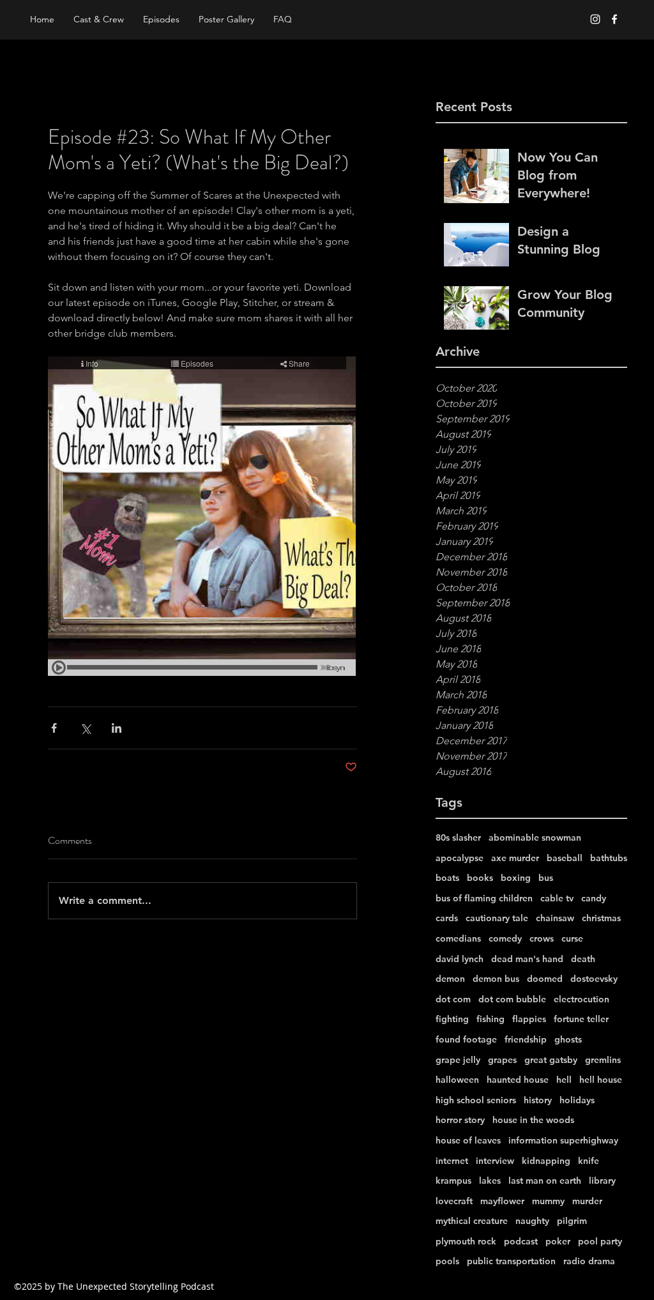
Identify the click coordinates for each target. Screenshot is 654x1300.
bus (545, 877)
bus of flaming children (484, 898)
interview (495, 1160)
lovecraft (454, 1201)
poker (557, 1241)
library (602, 1180)
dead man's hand (527, 959)
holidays (577, 1100)
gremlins (603, 1060)
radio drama (589, 1261)
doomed (545, 978)
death (583, 959)
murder (587, 1201)
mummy (548, 1201)
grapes (502, 1060)
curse (572, 938)
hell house (600, 1079)
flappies (529, 1019)
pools (447, 1261)
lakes (490, 1180)
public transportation (511, 1261)
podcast (521, 1241)
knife (588, 1160)
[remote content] (202, 517)
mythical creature (472, 1221)
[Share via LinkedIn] (116, 728)
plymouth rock (466, 1241)
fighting (452, 1019)
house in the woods (533, 1120)
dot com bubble (512, 999)
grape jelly (458, 1060)
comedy (505, 938)
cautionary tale (497, 918)
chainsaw (555, 918)
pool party (600, 1241)
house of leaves (468, 1140)
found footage (466, 1039)
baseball (564, 858)
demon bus (496, 978)
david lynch (459, 959)
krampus (453, 1180)
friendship (526, 1039)
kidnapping (546, 1160)
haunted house (518, 1079)
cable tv (557, 898)
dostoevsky (594, 978)
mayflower (502, 1201)
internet (452, 1160)
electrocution (581, 999)
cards (447, 918)
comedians (458, 938)
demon (450, 978)
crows (541, 938)
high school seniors (476, 1100)
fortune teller (581, 1019)
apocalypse (459, 858)
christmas (601, 918)
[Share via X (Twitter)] (85, 728)
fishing (490, 1019)
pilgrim (572, 1221)
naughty (532, 1221)
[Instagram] (595, 19)
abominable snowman (535, 837)
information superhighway (563, 1140)
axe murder (515, 858)
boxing (516, 877)
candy (593, 898)
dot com (453, 999)
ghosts (568, 1039)
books (480, 877)
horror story (460, 1120)
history (538, 1100)
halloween (457, 1079)
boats (447, 877)
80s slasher (458, 837)
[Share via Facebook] (54, 728)
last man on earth (544, 1180)
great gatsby (550, 1060)
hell (564, 1079)
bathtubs (608, 858)
